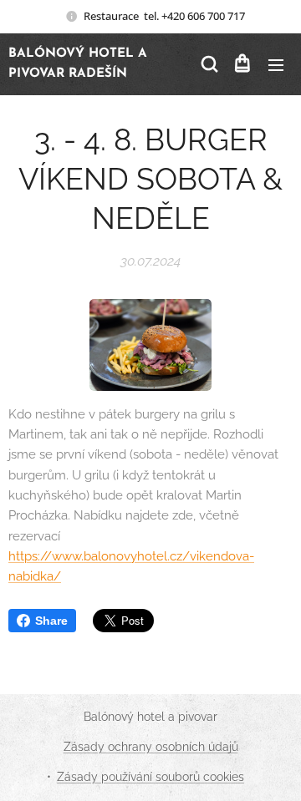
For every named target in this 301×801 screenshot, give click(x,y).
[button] (208, 64)
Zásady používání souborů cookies (150, 776)
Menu (276, 64)
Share (51, 620)
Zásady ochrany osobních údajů (151, 746)
